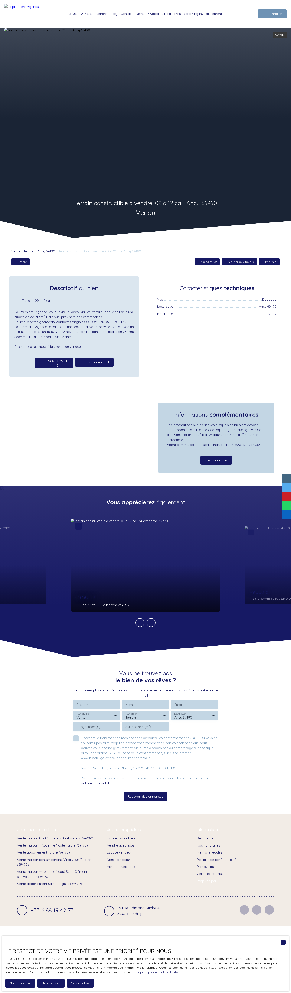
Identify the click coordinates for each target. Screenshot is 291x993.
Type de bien (132, 713)
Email (178, 705)
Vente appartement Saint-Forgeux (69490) (49, 883)
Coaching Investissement (203, 14)
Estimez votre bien (121, 838)
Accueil (73, 14)
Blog (113, 14)
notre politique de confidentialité (155, 972)
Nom (129, 705)
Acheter (87, 14)
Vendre (101, 14)
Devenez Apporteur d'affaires (158, 14)
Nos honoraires (208, 845)
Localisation (180, 713)
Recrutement (206, 838)
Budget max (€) (88, 727)
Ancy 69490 (46, 251)
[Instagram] (256, 910)
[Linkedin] (269, 910)
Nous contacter (118, 859)
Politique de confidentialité (216, 859)
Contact (127, 14)
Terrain (29, 251)
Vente (15, 251)
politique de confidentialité (101, 783)
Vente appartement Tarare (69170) (43, 852)
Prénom (82, 705)
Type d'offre (82, 713)
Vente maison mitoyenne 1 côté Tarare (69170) (52, 845)
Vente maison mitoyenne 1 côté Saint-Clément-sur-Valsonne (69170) (52, 873)
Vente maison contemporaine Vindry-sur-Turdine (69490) (54, 862)
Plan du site (205, 866)
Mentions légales (209, 852)
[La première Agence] (24, 14)
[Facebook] (244, 910)
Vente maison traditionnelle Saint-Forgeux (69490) (55, 838)
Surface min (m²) (138, 727)
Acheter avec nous (121, 866)
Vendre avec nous (120, 845)
